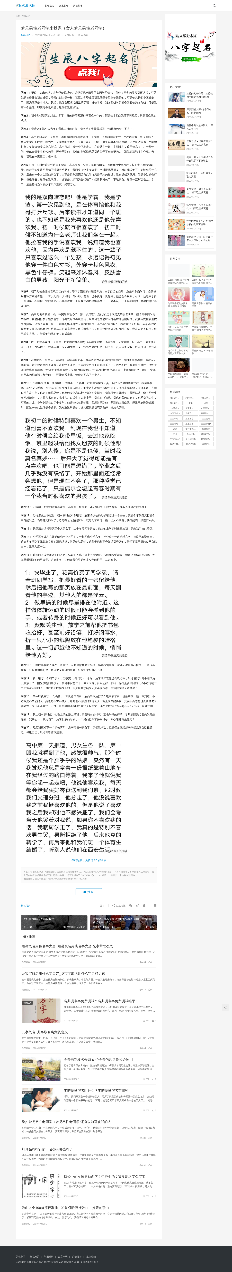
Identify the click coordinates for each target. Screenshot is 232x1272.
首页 (18, 15)
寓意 (175, 428)
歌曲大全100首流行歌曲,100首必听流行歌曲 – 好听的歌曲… (67, 1207)
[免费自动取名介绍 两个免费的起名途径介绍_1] (41, 1069)
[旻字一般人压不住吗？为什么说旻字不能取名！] (176, 157)
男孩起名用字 (207, 433)
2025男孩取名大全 (191, 397)
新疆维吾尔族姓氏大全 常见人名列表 (199, 126)
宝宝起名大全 (191, 423)
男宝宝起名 (175, 438)
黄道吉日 (206, 443)
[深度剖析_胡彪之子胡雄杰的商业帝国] (176, 109)
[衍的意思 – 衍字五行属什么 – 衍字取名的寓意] (176, 205)
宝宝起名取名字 (176, 423)
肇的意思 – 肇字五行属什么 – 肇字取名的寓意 (199, 190)
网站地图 (68, 1262)
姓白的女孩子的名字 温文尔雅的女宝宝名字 (199, 222)
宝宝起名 (206, 418)
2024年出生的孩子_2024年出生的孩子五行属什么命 (202, 375)
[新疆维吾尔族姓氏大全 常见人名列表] (176, 125)
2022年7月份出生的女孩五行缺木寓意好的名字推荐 (178, 281)
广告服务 (77, 1256)
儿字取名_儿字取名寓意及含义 (45, 1032)
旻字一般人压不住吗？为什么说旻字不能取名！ (199, 158)
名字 (206, 403)
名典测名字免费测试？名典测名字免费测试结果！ (101, 1001)
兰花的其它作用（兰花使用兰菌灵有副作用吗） (199, 95)
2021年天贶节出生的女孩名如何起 (178, 328)
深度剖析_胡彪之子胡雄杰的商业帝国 (199, 110)
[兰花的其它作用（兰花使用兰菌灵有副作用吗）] (176, 93)
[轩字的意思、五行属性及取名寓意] (176, 173)
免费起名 (69, 35)
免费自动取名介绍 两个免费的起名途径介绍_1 (98, 1059)
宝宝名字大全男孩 (191, 418)
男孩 (175, 433)
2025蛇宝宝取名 (207, 397)
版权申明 (20, 1256)
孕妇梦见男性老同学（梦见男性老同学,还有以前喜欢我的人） (68, 1121)
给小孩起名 (191, 438)
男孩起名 (78, 5)
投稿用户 (25, 35)
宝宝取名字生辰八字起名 (176, 418)
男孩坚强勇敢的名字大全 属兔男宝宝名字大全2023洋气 (202, 328)
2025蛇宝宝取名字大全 (176, 403)
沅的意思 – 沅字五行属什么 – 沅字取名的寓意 (199, 142)
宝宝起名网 (206, 423)
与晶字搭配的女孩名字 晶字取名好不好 (178, 305)
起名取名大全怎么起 (207, 438)
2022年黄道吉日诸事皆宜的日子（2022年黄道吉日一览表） (178, 375)
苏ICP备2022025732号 (86, 1262)
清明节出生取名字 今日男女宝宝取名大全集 (178, 352)
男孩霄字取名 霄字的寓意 (202, 305)
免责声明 (63, 1256)
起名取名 (49, 5)
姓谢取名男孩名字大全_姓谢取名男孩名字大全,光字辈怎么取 (67, 946)
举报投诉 (48, 1256)
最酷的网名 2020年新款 (202, 352)
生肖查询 (206, 428)
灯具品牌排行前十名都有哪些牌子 (47, 1149)
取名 (191, 403)
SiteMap (58, 1262)
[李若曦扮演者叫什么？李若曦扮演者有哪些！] (41, 1100)
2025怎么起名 (176, 397)
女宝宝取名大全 (207, 408)
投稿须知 (91, 1256)
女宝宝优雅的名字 (191, 408)
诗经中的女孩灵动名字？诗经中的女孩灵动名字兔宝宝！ (106, 1176)
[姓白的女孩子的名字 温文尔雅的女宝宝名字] (176, 221)
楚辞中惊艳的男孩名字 (191, 428)
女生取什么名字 (191, 413)
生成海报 (120, 905)
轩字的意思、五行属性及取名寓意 (199, 174)
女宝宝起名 (175, 413)
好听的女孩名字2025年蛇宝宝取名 (207, 413)
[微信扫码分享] (131, 905)
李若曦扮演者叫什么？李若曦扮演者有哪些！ (98, 1090)
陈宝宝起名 (191, 443)
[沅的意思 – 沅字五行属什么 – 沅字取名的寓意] (176, 141)
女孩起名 (63, 5)
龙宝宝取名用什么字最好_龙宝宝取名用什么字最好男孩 (63, 973)
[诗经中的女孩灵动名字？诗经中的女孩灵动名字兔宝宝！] (41, 1186)
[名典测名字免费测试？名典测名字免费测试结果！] (41, 1011)
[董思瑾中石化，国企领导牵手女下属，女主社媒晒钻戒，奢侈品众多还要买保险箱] (176, 237)
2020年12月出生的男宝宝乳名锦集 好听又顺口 (202, 281)
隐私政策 (34, 1256)
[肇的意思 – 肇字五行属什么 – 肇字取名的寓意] (176, 189)
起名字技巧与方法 (176, 443)
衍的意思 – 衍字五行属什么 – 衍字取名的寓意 (199, 206)
